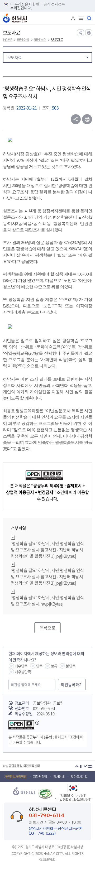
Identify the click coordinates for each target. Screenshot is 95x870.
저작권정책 (40, 776)
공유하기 (80, 32)
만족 (39, 666)
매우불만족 (23, 671)
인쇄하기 (87, 119)
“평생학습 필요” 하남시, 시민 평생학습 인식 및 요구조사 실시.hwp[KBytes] (47, 600)
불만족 (70, 666)
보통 (54, 666)
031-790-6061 (44, 708)
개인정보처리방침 (15, 776)
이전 (77, 766)
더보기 (90, 766)
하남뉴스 (40, 39)
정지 (81, 766)
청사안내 (58, 776)
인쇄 (88, 32)
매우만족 (21, 666)
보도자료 (57, 39)
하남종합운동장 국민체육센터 (21, 766)
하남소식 (23, 39)
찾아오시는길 (79, 776)
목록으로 (47, 627)
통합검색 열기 (89, 18)
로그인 (73, 18)
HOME (7, 39)
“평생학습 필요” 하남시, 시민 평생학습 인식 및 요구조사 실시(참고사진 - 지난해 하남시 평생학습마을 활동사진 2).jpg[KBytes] (47, 576)
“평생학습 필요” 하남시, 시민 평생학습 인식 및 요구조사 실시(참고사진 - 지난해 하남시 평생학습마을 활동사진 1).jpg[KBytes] (47, 549)
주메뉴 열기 (81, 18)
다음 (85, 766)
